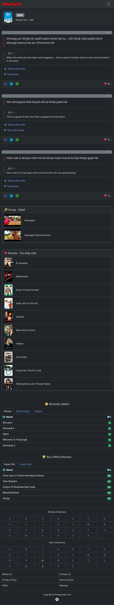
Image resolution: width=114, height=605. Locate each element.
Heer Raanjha (10, 481)
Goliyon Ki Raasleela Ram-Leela (19, 486)
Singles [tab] (38, 411)
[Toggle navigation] (108, 4)
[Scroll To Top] (57, 599)
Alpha (6, 433)
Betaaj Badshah (11, 492)
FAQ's (5, 585)
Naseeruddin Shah (16, 68)
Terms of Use (66, 579)
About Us (7, 574)
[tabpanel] (57, 431)
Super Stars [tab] (26, 464)
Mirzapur (8, 422)
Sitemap (63, 585)
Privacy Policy (9, 579)
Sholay (6, 498)
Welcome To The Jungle (15, 439)
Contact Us (65, 574)
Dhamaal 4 (8, 428)
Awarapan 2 (9, 445)
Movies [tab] (8, 411)
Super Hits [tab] (9, 464)
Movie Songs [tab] (23, 411)
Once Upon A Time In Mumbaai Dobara (23, 475)
